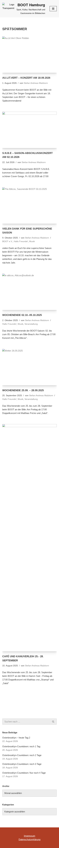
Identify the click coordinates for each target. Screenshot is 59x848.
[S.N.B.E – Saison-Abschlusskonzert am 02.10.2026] (29, 130)
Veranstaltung (31, 324)
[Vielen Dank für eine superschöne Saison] (29, 205)
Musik (32, 241)
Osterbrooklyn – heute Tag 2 (16, 737)
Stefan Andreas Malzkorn (36, 83)
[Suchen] (53, 721)
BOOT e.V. (7, 241)
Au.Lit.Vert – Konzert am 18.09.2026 (26, 77)
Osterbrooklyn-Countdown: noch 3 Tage (21, 764)
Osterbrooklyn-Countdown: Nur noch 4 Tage (24, 772)
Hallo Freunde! (21, 241)
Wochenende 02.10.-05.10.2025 (22, 315)
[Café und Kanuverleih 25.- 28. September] (29, 537)
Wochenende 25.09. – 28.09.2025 (23, 390)
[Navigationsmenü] (53, 8)
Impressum (29, 836)
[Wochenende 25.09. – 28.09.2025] (29, 367)
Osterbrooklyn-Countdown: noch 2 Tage (21, 755)
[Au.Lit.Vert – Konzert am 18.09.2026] (29, 54)
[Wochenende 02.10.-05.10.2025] (29, 292)
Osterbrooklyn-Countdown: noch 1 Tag (21, 746)
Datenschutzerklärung (29, 839)
